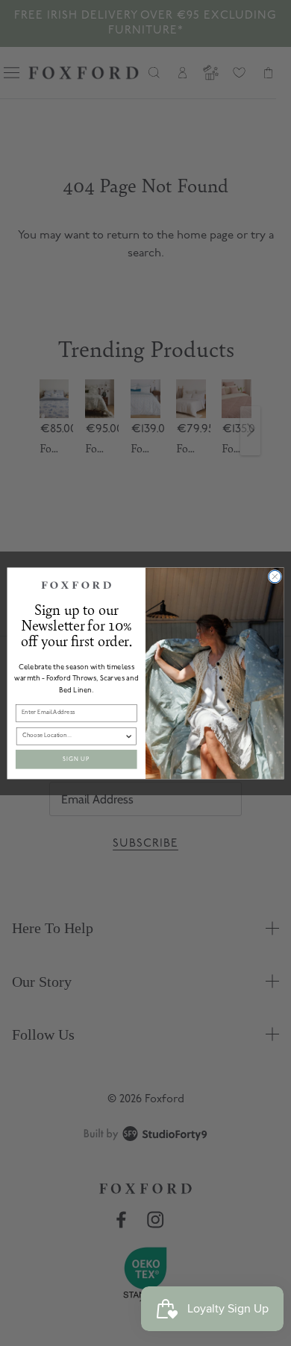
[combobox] (73, 736)
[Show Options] (129, 736)
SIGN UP (76, 759)
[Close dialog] (275, 576)
